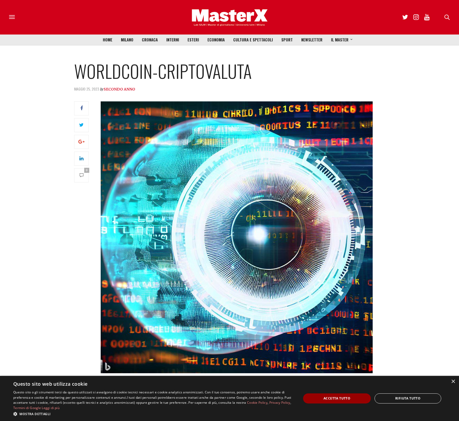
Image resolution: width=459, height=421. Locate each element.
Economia (216, 39)
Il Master (339, 39)
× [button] (453, 382)
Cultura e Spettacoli (253, 39)
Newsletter (311, 39)
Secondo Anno (119, 89)
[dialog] (229, 398)
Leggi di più (51, 408)
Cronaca (150, 39)
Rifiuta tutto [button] (407, 398)
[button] (153, 414)
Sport (287, 39)
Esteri (193, 39)
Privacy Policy (279, 402)
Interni (172, 39)
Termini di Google (27, 408)
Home (107, 39)
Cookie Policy (257, 402)
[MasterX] (229, 17)
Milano (127, 39)
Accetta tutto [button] (337, 398)
